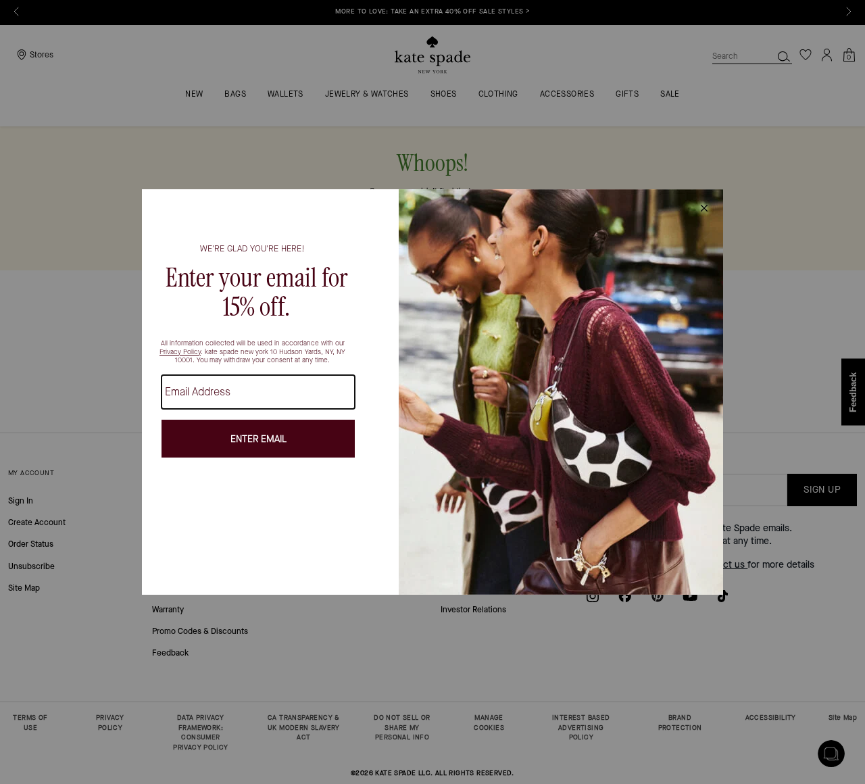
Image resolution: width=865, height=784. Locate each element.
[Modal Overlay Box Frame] (432, 392)
